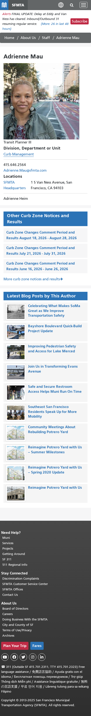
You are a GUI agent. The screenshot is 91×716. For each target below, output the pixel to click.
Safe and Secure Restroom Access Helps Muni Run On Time (55, 389)
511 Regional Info (14, 565)
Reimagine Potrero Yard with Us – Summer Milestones (55, 449)
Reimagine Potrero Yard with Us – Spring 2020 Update (55, 469)
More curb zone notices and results (32, 279)
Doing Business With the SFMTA (25, 619)
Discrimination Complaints (20, 579)
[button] (60, 5)
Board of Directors (15, 609)
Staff (46, 38)
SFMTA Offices (12, 589)
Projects (7, 548)
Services (7, 543)
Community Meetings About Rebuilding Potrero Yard (51, 429)
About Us (28, 38)
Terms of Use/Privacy (17, 630)
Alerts (6, 14)
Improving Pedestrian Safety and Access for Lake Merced (52, 348)
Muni (6, 538)
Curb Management (19, 154)
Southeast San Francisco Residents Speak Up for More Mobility (52, 411)
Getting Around (13, 554)
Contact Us (10, 595)
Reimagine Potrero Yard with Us (55, 487)
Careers (7, 614)
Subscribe (79, 21)
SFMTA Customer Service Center (25, 584)
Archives (8, 636)
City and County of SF (17, 625)
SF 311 (7, 559)
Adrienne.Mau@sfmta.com (25, 170)
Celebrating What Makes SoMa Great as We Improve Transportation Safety (54, 311)
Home (9, 38)
